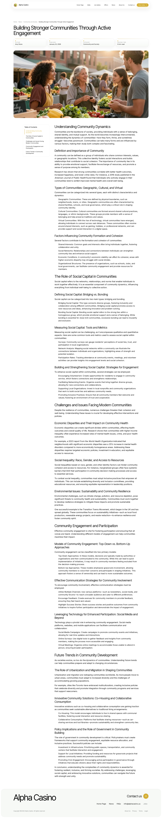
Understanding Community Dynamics (34, 131)
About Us (127, 811)
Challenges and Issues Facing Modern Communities (35, 142)
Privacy (134, 811)
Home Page (101, 804)
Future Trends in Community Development (34, 152)
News (20, 22)
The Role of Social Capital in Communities (34, 137)
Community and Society (30, 22)
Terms (140, 811)
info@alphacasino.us (132, 804)
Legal (146, 811)
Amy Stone (18, 44)
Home (15, 22)
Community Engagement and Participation (34, 147)
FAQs (119, 804)
